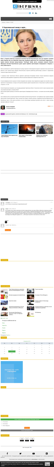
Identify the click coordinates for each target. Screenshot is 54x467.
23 (41, 351)
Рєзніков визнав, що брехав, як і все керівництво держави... (43, 307)
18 (4, 351)
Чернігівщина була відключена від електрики (9, 136)
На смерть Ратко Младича (41, 295)
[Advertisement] (27, 155)
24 (49, 351)
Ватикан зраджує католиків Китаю (17, 295)
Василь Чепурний (10, 106)
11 (4, 349)
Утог (27, 114)
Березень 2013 (27, 341)
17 (49, 349)
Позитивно (5, 421)
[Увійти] (32, 13)
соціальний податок (10, 114)
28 (26, 353)
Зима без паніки (12, 300)
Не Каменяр (38, 312)
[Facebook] (7, 454)
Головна (3, 22)
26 (11, 353)
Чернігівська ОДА (33, 114)
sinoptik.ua (8, 335)
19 (11, 351)
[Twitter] (20, 454)
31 (49, 353)
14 (26, 349)
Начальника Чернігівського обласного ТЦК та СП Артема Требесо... (15, 313)
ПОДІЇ (11, 22)
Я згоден (47, 464)
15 (34, 349)
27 (19, 353)
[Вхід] (6, 222)
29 (34, 353)
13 (19, 349)
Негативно (5, 423)
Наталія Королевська (21, 114)
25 (4, 353)
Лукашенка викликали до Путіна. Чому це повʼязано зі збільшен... (16, 307)
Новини (8, 22)
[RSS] (47, 454)
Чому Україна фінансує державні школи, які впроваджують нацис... (17, 290)
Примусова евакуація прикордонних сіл (41, 136)
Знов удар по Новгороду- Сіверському (25, 136)
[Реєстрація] (36, 13)
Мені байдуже (6, 425)
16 (41, 349)
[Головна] (27, 8)
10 (49, 347)
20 (19, 351)
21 (26, 351)
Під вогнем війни (39, 289)
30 (41, 353)
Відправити (7, 230)
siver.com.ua (34, 459)
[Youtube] (33, 454)
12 (11, 349)
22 (34, 351)
